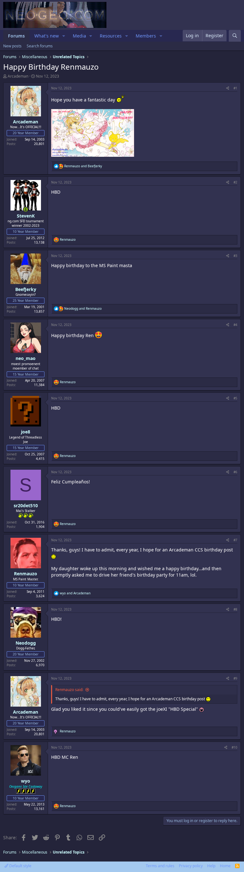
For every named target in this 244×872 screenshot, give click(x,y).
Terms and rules (160, 866)
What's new (46, 36)
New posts (12, 46)
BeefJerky (25, 289)
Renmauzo (25, 574)
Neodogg (26, 643)
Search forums (40, 46)
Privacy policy (191, 866)
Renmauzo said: (69, 689)
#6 (235, 472)
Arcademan (18, 76)
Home (225, 866)
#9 (235, 678)
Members (146, 36)
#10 (234, 747)
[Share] (227, 88)
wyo (25, 781)
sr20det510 (26, 505)
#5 (235, 398)
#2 (235, 182)
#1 (235, 88)
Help (211, 866)
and (83, 166)
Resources (111, 36)
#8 (235, 609)
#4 (235, 324)
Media (79, 36)
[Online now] (26, 209)
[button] (63, 36)
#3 (235, 255)
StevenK (26, 216)
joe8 (25, 432)
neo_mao (26, 358)
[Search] (235, 36)
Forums (16, 36)
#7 (235, 540)
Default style (19, 866)
